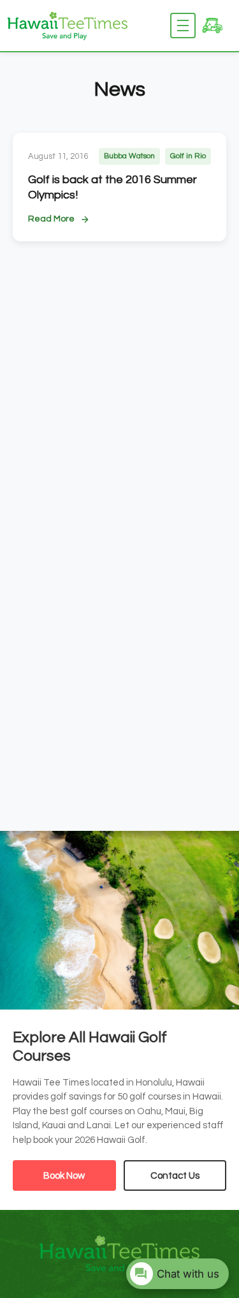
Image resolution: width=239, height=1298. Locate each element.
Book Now (64, 1176)
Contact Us (174, 1176)
